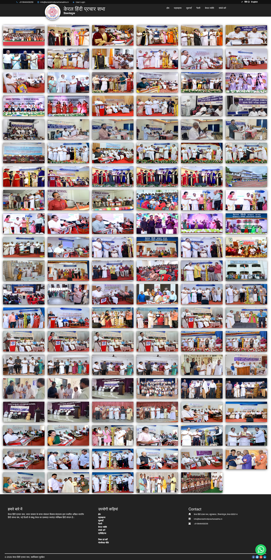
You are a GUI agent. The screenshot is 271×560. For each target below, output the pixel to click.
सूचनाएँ (189, 7)
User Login (80, 2)
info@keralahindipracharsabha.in (54, 2)
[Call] (17, 2)
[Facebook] (253, 557)
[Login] (73, 2)
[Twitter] (257, 557)
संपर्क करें (222, 7)
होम (168, 7)
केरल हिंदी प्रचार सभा (84, 9)
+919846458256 (26, 2)
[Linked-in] (264, 557)
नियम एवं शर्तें (102, 539)
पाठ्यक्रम (177, 7)
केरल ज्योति (209, 7)
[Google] (261, 557)
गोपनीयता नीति (103, 542)
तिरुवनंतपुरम (69, 13)
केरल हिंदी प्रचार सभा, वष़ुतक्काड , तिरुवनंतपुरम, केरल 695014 (216, 514)
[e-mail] (38, 2)
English (254, 1)
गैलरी (198, 7)
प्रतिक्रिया (102, 533)
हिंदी (245, 1)
